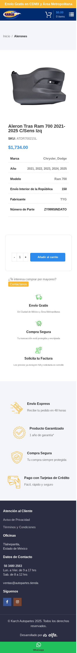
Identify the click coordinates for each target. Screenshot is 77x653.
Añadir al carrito (48, 257)
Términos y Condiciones (19, 527)
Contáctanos (18, 284)
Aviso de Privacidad (16, 519)
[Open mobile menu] (71, 14)
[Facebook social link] (7, 602)
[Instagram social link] (17, 602)
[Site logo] (12, 14)
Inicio (6, 36)
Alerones (20, 36)
